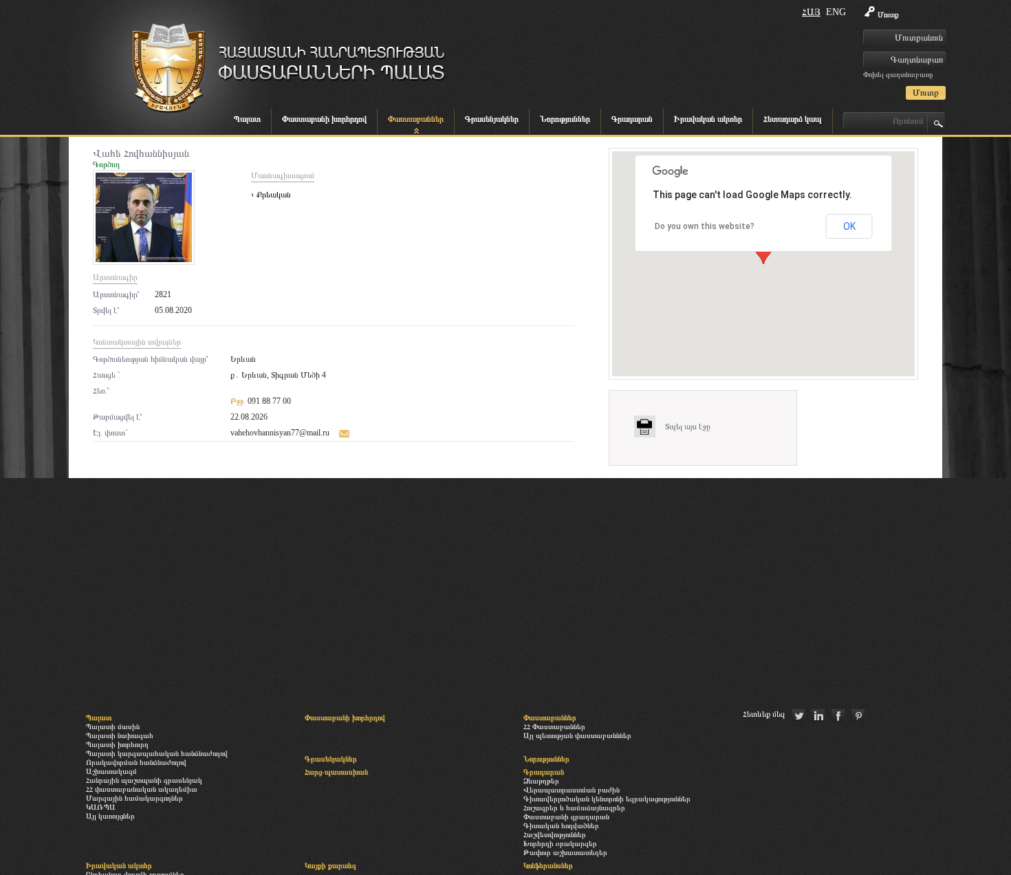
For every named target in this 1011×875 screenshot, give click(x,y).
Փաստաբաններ (416, 119)
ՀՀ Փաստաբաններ (554, 726)
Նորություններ (565, 119)
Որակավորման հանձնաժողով (136, 762)
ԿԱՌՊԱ (101, 807)
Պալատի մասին (113, 726)
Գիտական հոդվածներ (561, 825)
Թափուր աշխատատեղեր (565, 852)
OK (849, 226)
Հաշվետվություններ (554, 834)
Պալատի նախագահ (119, 735)
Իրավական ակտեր (708, 119)
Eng (836, 12)
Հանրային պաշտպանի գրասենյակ (144, 780)
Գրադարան (632, 119)
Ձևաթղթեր (541, 781)
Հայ (811, 12)
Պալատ (247, 119)
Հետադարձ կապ (792, 119)
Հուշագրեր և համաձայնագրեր (574, 807)
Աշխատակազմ (111, 771)
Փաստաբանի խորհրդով (324, 119)
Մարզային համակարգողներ (134, 798)
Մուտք (888, 14)
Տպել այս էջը (687, 426)
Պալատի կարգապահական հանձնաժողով (157, 753)
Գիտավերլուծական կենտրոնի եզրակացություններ (607, 799)
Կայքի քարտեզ (330, 865)
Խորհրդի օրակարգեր (560, 843)
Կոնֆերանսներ (548, 865)
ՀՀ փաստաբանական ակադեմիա (141, 789)
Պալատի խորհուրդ (117, 744)
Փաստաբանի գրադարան (566, 816)
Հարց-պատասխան (336, 772)
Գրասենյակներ (492, 119)
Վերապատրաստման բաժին (571, 790)
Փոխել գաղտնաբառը (898, 74)
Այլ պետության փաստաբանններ (577, 735)
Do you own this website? (704, 226)
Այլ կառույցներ (110, 816)
